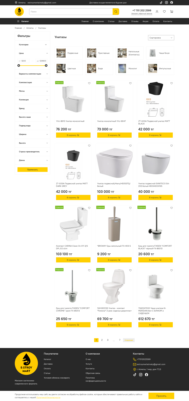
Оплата (155, 21)
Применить (32, 169)
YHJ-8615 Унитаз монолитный (70, 121)
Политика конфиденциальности (96, 379)
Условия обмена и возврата (57, 377)
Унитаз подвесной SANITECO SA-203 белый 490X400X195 (153, 184)
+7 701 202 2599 (141, 10)
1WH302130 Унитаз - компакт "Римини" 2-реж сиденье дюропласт (114, 309)
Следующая (129, 340)
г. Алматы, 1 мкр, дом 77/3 (148, 369)
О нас (88, 359)
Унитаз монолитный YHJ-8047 (111, 121)
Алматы (22, 2)
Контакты (167, 21)
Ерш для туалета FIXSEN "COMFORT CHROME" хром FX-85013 (73, 309)
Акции (145, 21)
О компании (98, 21)
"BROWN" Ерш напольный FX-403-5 (114, 246)
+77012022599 (143, 359)
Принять (161, 395)
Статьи (111, 21)
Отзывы (134, 21)
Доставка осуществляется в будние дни (108, 2)
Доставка (123, 21)
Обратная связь (93, 373)
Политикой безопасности (48, 397)
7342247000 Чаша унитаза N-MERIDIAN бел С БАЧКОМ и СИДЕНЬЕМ (152, 311)
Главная (85, 21)
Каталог (25, 21)
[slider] (19, 65)
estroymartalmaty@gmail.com (42, 2)
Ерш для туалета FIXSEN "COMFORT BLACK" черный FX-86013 (155, 247)
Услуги (89, 364)
